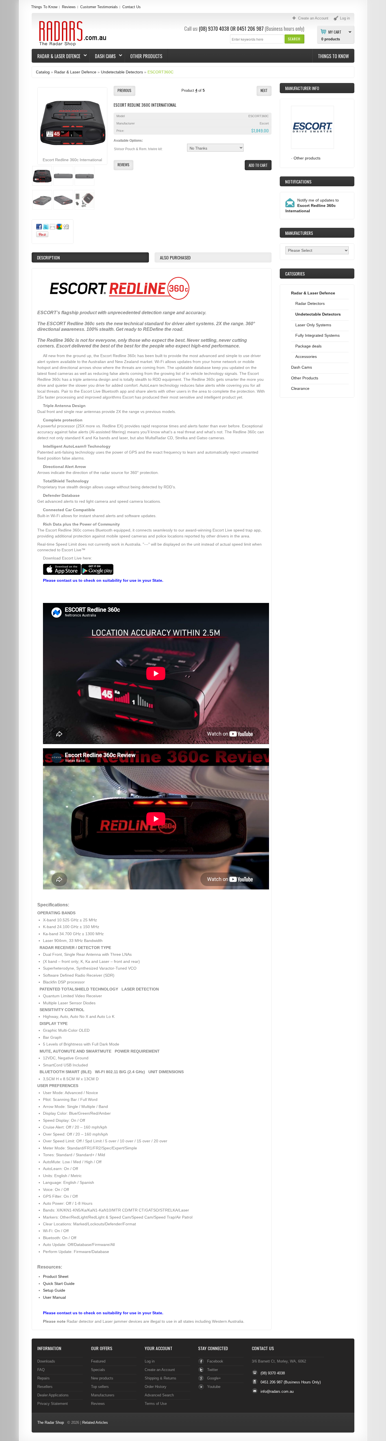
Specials (98, 1370)
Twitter (212, 1370)
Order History (155, 1387)
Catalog (43, 72)
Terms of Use (156, 1403)
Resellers (45, 1387)
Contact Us (131, 7)
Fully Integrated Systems (317, 335)
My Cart (334, 31)
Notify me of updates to (312, 205)
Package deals (308, 346)
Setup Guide (54, 1290)
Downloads (46, 1361)
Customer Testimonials (99, 7)
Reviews (69, 7)
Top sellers (100, 1387)
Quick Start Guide (59, 1283)
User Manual (54, 1297)
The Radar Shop (50, 1422)
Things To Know (44, 7)
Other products (307, 158)
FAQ (41, 1370)
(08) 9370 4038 (214, 28)
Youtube (213, 1387)
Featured (98, 1361)
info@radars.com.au (277, 1391)
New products (102, 1378)
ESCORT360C (161, 72)
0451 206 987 (250, 28)
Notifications (298, 181)
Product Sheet (55, 1276)
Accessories (306, 356)
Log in (150, 1361)
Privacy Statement (52, 1403)
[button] (294, 38)
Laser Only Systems (313, 325)
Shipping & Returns (160, 1378)
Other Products (146, 56)
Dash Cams (103, 56)
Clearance (300, 388)
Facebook (215, 1361)
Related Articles (95, 1422)
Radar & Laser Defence (56, 56)
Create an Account (160, 1370)
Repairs (43, 1378)
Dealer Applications (53, 1395)
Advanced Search (159, 1395)
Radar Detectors (310, 303)
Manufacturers (102, 1395)
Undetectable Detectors (122, 72)
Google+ (214, 1378)
